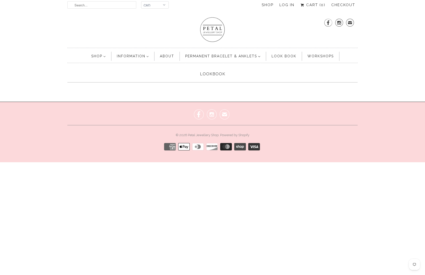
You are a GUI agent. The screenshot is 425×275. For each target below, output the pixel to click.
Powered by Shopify (234, 135)
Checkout (343, 5)
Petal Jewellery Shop (203, 135)
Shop (267, 5)
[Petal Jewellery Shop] (212, 30)
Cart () (315, 5)
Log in (286, 5)
